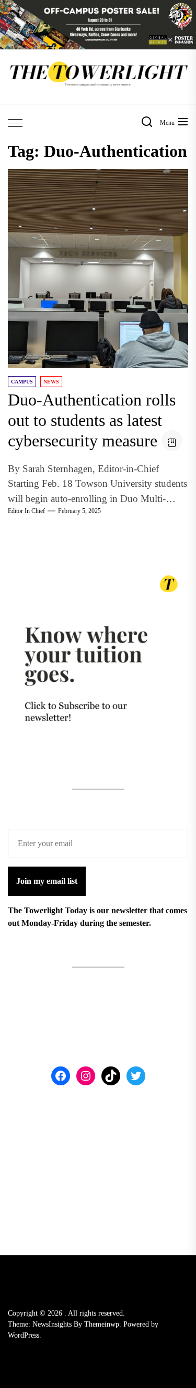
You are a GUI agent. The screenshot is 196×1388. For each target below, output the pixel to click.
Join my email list (46, 881)
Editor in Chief (26, 511)
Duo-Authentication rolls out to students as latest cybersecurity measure (92, 420)
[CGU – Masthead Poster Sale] (98, 6)
